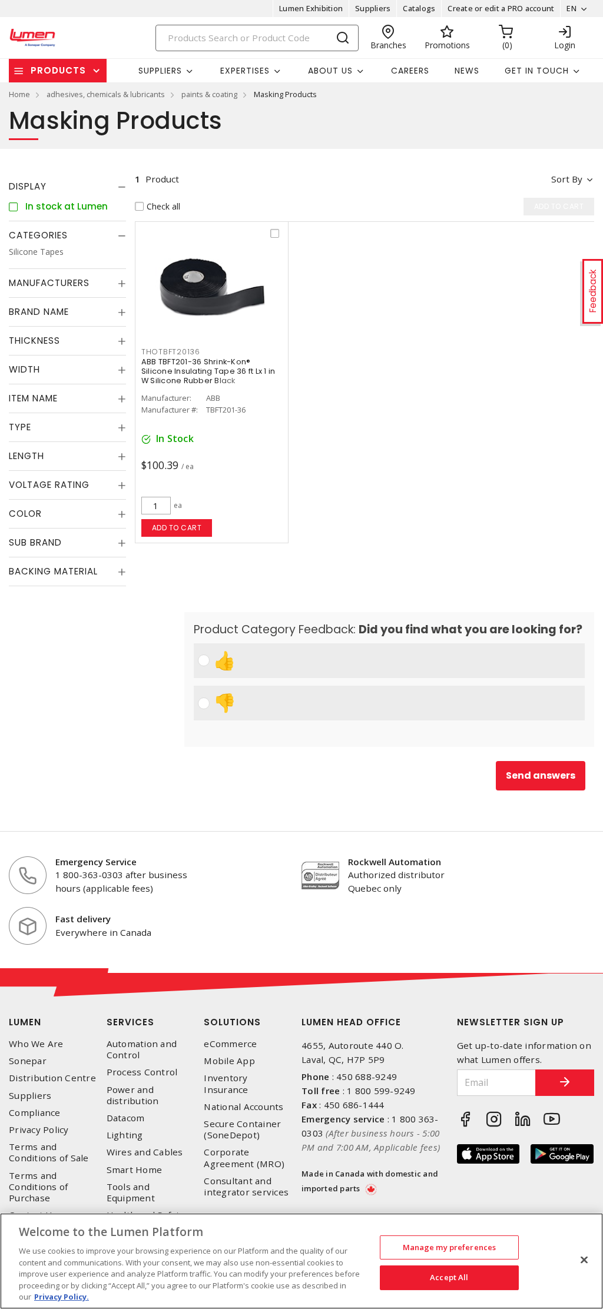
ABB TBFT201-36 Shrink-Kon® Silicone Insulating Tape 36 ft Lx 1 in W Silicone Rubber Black (208, 371)
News (467, 71)
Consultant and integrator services (246, 1186)
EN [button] (571, 8)
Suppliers (372, 8)
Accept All (449, 1277)
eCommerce (230, 1043)
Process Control (142, 1072)
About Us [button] (330, 71)
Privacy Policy (39, 1129)
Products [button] (58, 70)
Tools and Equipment (131, 1192)
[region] (301, 1261)
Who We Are (36, 1043)
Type (20, 427)
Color (25, 513)
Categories (38, 235)
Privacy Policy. (61, 1296)
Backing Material (53, 571)
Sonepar (28, 1061)
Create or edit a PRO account (501, 8)
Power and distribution (133, 1095)
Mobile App (229, 1061)
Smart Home (135, 1169)
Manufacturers (49, 283)
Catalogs (419, 8)
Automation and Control (142, 1049)
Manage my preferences (449, 1247)
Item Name (33, 398)
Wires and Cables (145, 1152)
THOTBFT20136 (170, 352)
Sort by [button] (566, 179)
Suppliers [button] (160, 71)
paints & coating (209, 94)
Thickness (34, 340)
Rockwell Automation (394, 862)
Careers (410, 71)
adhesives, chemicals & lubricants (106, 94)
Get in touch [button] (537, 71)
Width (24, 369)
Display (28, 186)
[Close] (584, 1260)
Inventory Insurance (226, 1083)
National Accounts (243, 1106)
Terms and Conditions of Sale (49, 1152)
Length (26, 456)
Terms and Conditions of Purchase (38, 1187)
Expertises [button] (245, 71)
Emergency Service (96, 862)
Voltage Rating (49, 485)
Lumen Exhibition (311, 8)
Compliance (35, 1112)
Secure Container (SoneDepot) (242, 1129)
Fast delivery (83, 919)
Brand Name (39, 311)
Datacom (126, 1118)
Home (19, 94)
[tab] (67, 187)
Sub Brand (35, 542)
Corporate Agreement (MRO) (244, 1158)
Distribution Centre (52, 1078)
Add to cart (177, 528)
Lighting (125, 1135)
